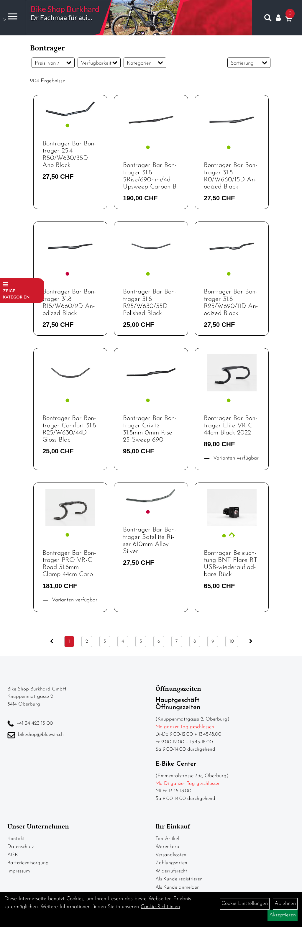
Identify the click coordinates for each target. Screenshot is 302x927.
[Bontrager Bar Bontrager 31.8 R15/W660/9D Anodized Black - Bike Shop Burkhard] (70, 246)
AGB (12, 854)
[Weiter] (250, 641)
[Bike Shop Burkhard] (138, 17)
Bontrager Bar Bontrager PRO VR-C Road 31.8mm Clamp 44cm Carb (69, 564)
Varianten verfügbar (235, 458)
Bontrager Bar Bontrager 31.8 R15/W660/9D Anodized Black (69, 302)
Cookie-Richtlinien (160, 907)
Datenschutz (20, 846)
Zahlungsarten (171, 862)
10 (231, 641)
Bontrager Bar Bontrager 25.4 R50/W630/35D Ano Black (69, 154)
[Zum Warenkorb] (288, 19)
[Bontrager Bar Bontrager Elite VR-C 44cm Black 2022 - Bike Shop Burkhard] (232, 373)
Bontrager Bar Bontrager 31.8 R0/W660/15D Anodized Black (230, 176)
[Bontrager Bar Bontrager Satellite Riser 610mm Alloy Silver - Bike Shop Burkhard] (151, 496)
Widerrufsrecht (171, 871)
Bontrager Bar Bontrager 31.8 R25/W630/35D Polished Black (150, 302)
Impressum (18, 871)
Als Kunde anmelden (177, 887)
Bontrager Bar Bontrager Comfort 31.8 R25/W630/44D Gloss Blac (69, 429)
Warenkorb (167, 846)
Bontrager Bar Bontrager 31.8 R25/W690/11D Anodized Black (231, 302)
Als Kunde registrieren (179, 879)
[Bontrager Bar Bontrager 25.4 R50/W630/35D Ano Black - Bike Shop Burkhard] (70, 109)
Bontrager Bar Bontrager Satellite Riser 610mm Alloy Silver (150, 540)
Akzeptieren (282, 915)
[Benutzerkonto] (278, 18)
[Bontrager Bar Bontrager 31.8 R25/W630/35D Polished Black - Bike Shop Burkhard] (151, 246)
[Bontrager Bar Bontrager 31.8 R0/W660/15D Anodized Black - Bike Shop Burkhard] (232, 120)
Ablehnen (285, 903)
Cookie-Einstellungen (244, 903)
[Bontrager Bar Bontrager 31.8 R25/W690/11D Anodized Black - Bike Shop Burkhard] (232, 246)
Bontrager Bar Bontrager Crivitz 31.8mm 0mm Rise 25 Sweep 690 (150, 429)
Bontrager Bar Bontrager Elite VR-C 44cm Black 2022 (230, 425)
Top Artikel (167, 838)
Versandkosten (170, 854)
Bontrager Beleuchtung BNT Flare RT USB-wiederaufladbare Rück (230, 564)
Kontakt (16, 838)
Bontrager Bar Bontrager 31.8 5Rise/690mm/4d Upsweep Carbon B (150, 176)
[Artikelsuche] (267, 19)
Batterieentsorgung (28, 862)
